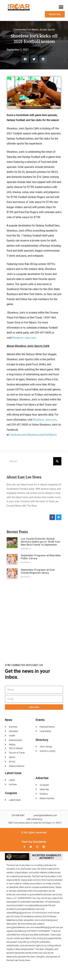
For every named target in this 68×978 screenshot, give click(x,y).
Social (43, 29)
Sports (51, 29)
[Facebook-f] (24, 847)
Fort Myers (33, 29)
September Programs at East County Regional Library (38, 571)
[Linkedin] (43, 847)
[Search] (57, 461)
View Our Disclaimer (34, 841)
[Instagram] (37, 847)
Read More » (26, 549)
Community (19, 29)
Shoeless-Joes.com (24, 337)
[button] (61, 7)
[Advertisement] (34, 617)
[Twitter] (31, 847)
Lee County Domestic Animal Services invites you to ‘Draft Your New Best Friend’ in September (40, 541)
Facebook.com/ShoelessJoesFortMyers (32, 434)
